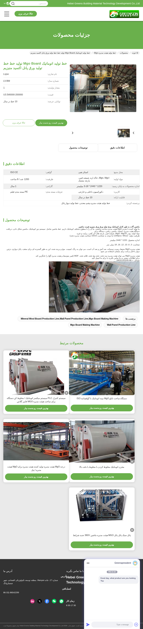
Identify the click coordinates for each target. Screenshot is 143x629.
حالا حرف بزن (25, 13)
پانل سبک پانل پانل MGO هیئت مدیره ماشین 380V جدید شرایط (102, 535)
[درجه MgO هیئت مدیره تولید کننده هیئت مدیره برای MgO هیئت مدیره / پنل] (36, 441)
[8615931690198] (61, 601)
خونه (134, 53)
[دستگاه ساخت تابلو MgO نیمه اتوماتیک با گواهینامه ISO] (102, 373)
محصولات (124, 53)
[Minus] (88, 563)
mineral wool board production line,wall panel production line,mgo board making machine (69, 319)
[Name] (13, 3)
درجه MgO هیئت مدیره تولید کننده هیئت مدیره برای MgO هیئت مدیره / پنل (36, 468)
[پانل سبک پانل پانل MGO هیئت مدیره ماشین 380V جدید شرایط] (102, 510)
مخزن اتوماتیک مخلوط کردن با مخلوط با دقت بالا (101, 467)
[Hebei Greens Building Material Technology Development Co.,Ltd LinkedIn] (32, 601)
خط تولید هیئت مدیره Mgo (105, 53)
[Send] (88, 624)
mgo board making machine (85, 325)
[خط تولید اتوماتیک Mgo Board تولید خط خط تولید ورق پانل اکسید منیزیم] (103, 91)
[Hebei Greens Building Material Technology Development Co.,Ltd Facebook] (46, 601)
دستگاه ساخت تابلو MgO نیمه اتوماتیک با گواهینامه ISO (102, 398)
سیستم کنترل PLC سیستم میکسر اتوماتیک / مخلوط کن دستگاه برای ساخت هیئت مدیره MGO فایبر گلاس (36, 400)
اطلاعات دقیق (117, 147)
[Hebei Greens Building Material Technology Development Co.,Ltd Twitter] (39, 601)
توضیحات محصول (78, 147)
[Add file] (136, 624)
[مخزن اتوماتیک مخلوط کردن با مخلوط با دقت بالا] (102, 441)
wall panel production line (121, 325)
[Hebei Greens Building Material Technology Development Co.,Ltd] (124, 14)
